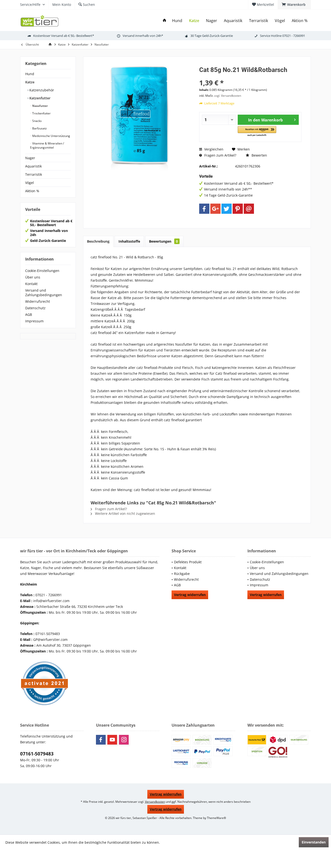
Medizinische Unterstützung (51, 136)
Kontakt (31, 283)
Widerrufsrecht (37, 301)
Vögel (29, 182)
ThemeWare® (216, 818)
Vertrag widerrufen (190, 594)
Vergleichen (213, 149)
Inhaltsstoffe (129, 241)
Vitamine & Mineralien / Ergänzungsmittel (47, 145)
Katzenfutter (39, 98)
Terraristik (33, 174)
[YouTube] (112, 740)
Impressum (34, 321)
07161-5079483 (37, 754)
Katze (29, 82)
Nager (30, 158)
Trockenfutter (41, 113)
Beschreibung (98, 241)
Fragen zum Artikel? (219, 155)
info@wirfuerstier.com (51, 600)
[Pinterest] (238, 209)
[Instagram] (124, 740)
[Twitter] (226, 209)
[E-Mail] (249, 209)
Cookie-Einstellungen (42, 270)
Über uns (32, 277)
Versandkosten (155, 802)
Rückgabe (182, 573)
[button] (257, 131)
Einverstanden (314, 842)
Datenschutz (35, 308)
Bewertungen (163, 241)
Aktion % (32, 191)
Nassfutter (40, 106)
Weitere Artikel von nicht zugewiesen (124, 513)
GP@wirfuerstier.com (50, 639)
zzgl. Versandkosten (227, 96)
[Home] (164, 21)
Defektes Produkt (188, 562)
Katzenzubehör (41, 90)
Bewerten (259, 155)
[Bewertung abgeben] (250, 76)
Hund (29, 73)
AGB (28, 314)
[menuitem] (294, 4)
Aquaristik (33, 166)
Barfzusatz (39, 128)
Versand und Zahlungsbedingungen (43, 292)
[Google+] (215, 209)
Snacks (37, 121)
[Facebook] (204, 209)
